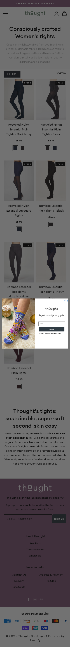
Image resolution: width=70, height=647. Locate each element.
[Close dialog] (66, 300)
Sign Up (51, 329)
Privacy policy (57, 333)
